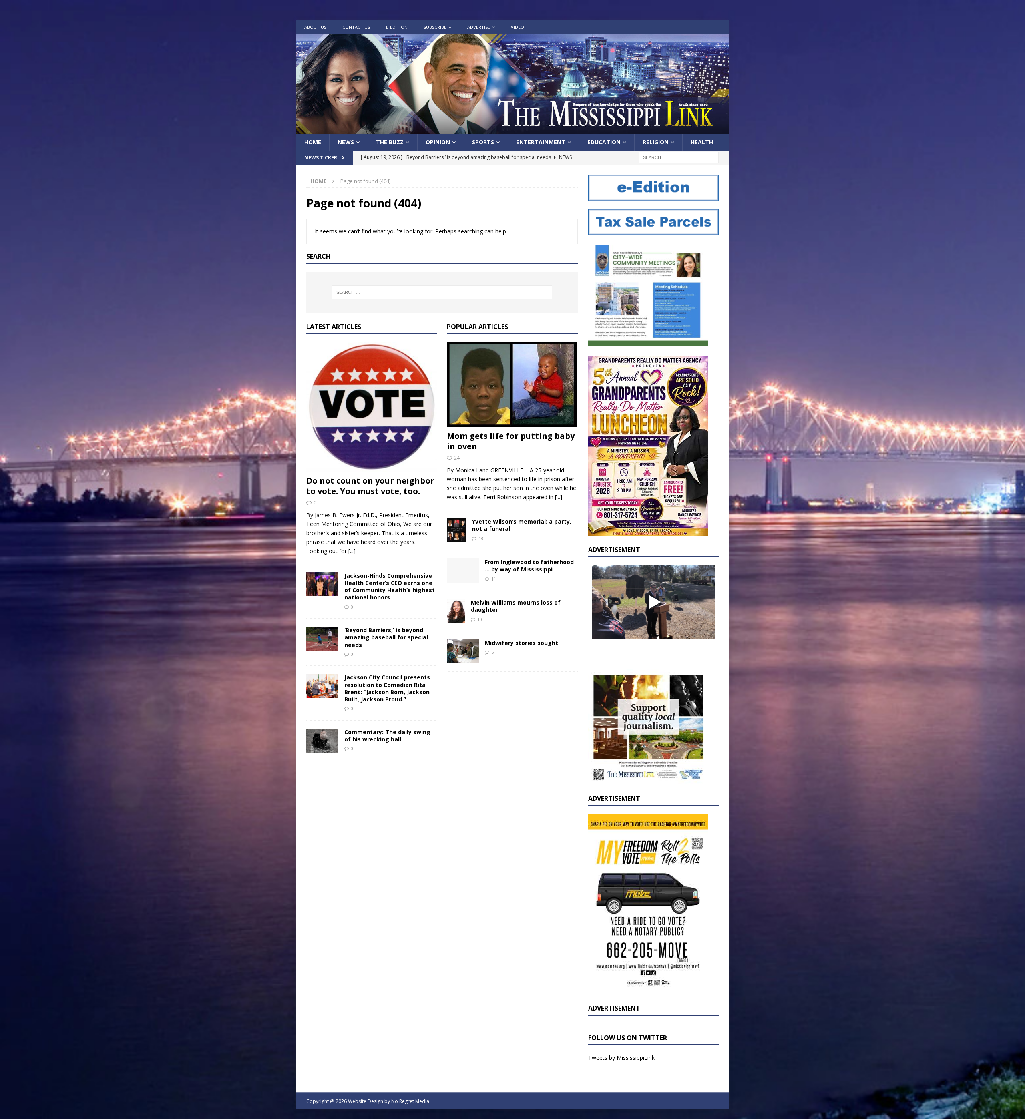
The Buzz (390, 142)
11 (493, 579)
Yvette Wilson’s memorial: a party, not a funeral (521, 525)
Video (517, 27)
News (346, 142)
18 (480, 538)
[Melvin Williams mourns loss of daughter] (456, 611)
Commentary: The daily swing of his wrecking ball (387, 735)
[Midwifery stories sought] (463, 651)
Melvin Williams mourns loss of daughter (516, 606)
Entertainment (540, 142)
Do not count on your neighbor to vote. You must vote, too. (370, 485)
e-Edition (397, 27)
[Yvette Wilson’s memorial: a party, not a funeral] (456, 530)
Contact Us (356, 27)
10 (479, 619)
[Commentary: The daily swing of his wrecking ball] (322, 741)
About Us (315, 27)
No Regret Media (410, 1101)
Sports (483, 142)
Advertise (478, 27)
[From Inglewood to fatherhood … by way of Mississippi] (463, 570)
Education (604, 142)
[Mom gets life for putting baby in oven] (512, 384)
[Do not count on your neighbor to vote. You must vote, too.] (371, 407)
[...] (352, 551)
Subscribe (435, 27)
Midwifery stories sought (521, 643)
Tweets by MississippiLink (621, 1057)
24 (457, 457)
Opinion (438, 142)
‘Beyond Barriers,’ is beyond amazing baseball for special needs (386, 637)
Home (312, 142)
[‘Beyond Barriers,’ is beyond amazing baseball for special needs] (322, 639)
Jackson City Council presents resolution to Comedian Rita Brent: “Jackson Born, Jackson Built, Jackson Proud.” (387, 688)
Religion (656, 142)
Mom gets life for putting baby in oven (511, 441)
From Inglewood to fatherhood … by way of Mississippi (529, 565)
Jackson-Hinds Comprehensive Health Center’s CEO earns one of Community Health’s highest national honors (389, 586)
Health (702, 142)
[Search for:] (679, 157)
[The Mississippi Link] (512, 129)
